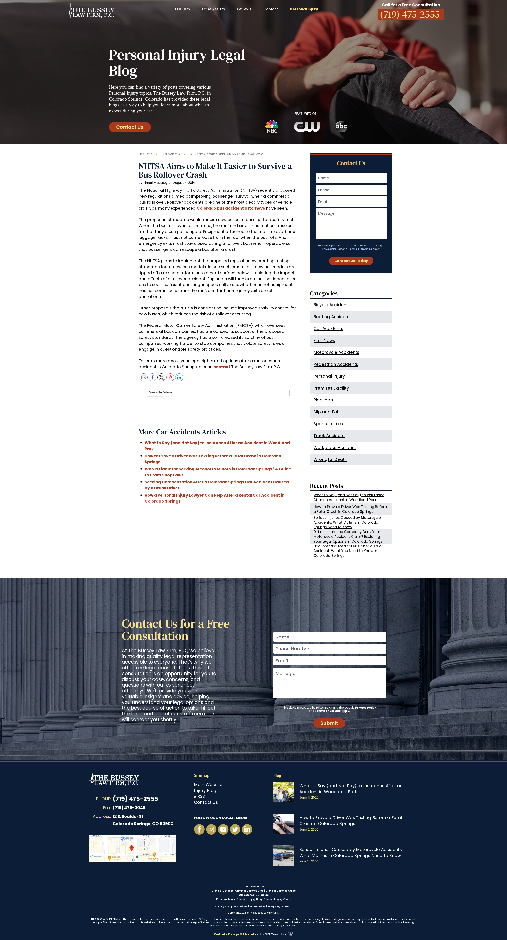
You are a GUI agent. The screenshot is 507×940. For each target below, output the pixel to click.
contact (221, 366)
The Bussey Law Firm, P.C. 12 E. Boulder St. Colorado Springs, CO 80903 (132, 848)
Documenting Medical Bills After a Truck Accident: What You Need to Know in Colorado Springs (348, 551)
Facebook (199, 829)
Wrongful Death (330, 459)
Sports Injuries (328, 424)
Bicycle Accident (331, 305)
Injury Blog (205, 790)
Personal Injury (329, 376)
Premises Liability (331, 388)
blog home (145, 154)
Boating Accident (332, 317)
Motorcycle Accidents (336, 352)
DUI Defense (246, 895)
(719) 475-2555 (135, 799)
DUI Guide (262, 895)
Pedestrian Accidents (336, 364)
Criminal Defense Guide (280, 890)
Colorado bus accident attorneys (231, 208)
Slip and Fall (326, 412)
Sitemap (201, 775)
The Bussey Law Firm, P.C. (91, 10)
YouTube (223, 829)
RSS (201, 796)
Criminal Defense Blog (249, 890)
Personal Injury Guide (277, 899)
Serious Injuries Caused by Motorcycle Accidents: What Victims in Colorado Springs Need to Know (347, 522)
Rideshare (324, 400)
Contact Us (129, 127)
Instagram (211, 829)
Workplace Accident (335, 447)
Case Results (213, 9)
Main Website (208, 784)
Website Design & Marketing (236, 934)
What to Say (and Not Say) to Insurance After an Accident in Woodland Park (349, 497)
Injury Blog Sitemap (279, 906)
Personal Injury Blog (249, 899)
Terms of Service (360, 249)
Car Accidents (171, 154)
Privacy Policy (332, 249)
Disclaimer (241, 906)
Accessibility (257, 906)
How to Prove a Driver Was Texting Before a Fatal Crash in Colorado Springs (350, 509)
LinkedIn (247, 829)
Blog (277, 775)
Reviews (244, 9)
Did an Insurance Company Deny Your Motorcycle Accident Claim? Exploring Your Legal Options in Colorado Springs (348, 536)
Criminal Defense (222, 890)
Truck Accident (329, 435)
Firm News (324, 340)
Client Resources (253, 886)
